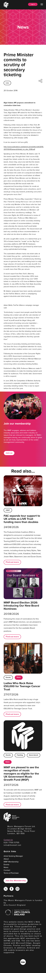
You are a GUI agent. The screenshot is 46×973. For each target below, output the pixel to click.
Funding (20, 755)
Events (8, 677)
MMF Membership (11, 861)
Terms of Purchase (11, 873)
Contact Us (8, 839)
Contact (7, 870)
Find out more (12, 562)
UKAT (8, 510)
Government (33, 755)
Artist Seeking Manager (13, 856)
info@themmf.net (12, 845)
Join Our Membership (16, 880)
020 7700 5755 (11, 842)
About (6, 859)
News (19, 677)
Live (7, 83)
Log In (33, 4)
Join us (9, 453)
